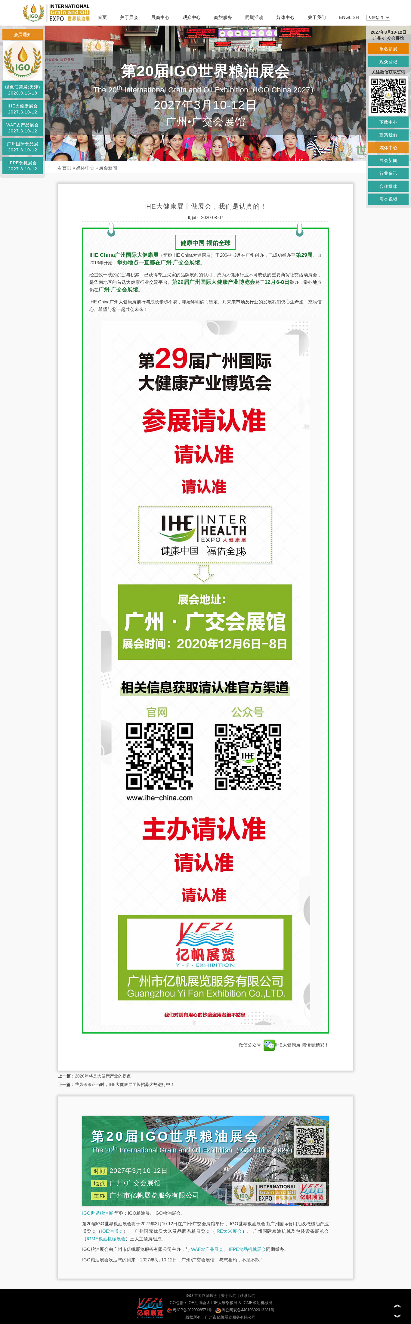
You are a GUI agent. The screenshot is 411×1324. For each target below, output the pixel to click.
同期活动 (254, 17)
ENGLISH (349, 17)
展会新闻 (108, 167)
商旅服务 (223, 17)
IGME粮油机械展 (257, 1303)
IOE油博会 (112, 1231)
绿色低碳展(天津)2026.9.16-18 (22, 90)
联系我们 (247, 1295)
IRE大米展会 (228, 1231)
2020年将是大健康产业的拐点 (103, 1076)
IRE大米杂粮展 (224, 1303)
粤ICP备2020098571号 (192, 1310)
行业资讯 (388, 173)
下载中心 (388, 122)
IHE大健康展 (288, 1044)
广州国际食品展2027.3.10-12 (23, 146)
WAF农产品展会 (207, 1249)
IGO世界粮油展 (97, 1213)
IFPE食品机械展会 (247, 1249)
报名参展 (388, 48)
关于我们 (317, 17)
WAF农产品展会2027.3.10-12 (22, 127)
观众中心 (192, 17)
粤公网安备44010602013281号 (247, 1310)
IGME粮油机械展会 (106, 1238)
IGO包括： (177, 1303)
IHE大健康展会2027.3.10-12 (23, 109)
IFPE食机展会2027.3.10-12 (22, 165)
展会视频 (388, 199)
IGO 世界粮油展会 (202, 1295)
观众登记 (388, 61)
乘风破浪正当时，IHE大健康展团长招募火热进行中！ (125, 1084)
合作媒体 (388, 186)
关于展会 (129, 17)
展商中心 (160, 17)
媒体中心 (286, 17)
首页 (102, 17)
